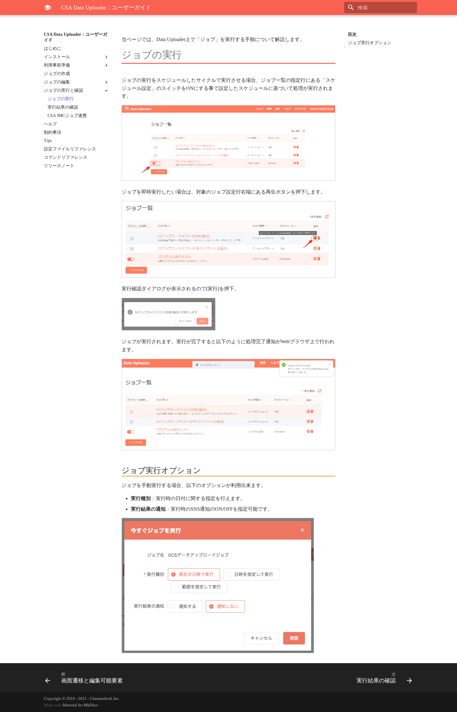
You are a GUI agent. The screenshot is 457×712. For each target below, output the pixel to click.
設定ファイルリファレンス (70, 149)
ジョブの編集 (57, 82)
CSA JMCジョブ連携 (67, 115)
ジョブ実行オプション (369, 42)
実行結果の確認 (63, 107)
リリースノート (59, 165)
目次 (352, 34)
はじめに (52, 48)
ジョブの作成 (57, 73)
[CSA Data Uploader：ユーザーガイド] (47, 7)
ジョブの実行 (61, 98)
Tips (48, 140)
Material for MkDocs (80, 705)
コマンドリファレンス (65, 157)
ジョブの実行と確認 (63, 90)
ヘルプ (50, 124)
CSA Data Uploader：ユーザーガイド (75, 37)
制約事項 (52, 132)
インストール (57, 56)
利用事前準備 (57, 65)
